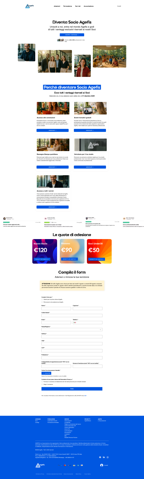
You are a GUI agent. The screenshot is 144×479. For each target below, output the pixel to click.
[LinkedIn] (104, 457)
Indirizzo (44, 333)
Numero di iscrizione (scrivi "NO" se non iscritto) (86, 363)
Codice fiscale (45, 312)
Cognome (76, 305)
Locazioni (67, 434)
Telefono (75, 319)
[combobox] (72, 329)
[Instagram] (107, 457)
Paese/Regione (45, 326)
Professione (45, 354)
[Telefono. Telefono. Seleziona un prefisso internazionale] (75, 322)
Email (43, 319)
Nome (43, 305)
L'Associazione (102, 420)
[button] (57, 6)
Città (43, 340)
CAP (43, 347)
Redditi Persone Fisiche (70, 437)
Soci (36, 420)
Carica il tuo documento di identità (50, 370)
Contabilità (67, 422)
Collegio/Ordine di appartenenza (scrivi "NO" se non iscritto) (55, 362)
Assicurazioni (68, 420)
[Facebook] (100, 457)
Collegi (37, 422)
